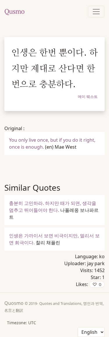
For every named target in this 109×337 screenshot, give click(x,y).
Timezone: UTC (21, 322)
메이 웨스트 (88, 96)
